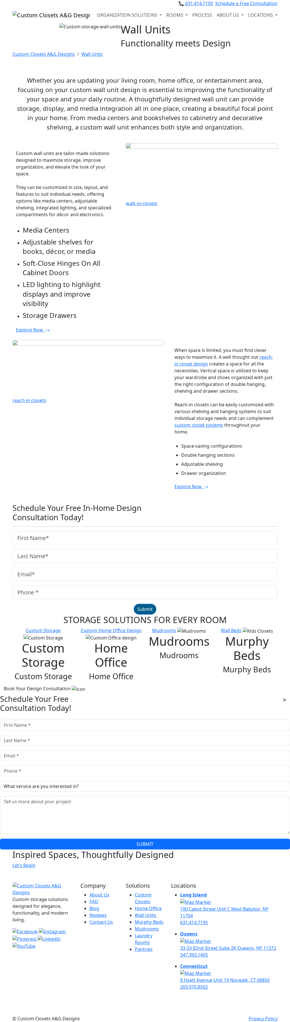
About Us (99, 895)
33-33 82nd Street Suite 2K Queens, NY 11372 (228, 948)
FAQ (93, 901)
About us (228, 15)
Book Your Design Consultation (38, 688)
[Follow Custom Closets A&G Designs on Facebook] (25, 931)
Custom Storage (43, 630)
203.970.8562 (194, 987)
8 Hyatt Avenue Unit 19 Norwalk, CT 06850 (225, 980)
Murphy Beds (149, 922)
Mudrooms (164, 630)
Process (202, 15)
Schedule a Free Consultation (246, 3)
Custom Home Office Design (111, 630)
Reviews (98, 915)
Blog (94, 908)
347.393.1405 (194, 955)
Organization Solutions (127, 15)
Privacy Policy (263, 1018)
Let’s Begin (23, 865)
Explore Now (30, 330)
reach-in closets (29, 400)
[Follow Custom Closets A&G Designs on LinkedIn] (49, 938)
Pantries (144, 949)
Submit (145, 609)
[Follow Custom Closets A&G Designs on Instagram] (52, 931)
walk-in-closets (141, 203)
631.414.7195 (195, 3)
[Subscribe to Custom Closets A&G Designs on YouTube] (23, 946)
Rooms (175, 15)
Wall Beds (231, 630)
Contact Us (101, 922)
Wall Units (145, 915)
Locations (261, 15)
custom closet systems (198, 425)
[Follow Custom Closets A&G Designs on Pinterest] (25, 938)
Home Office (148, 908)
